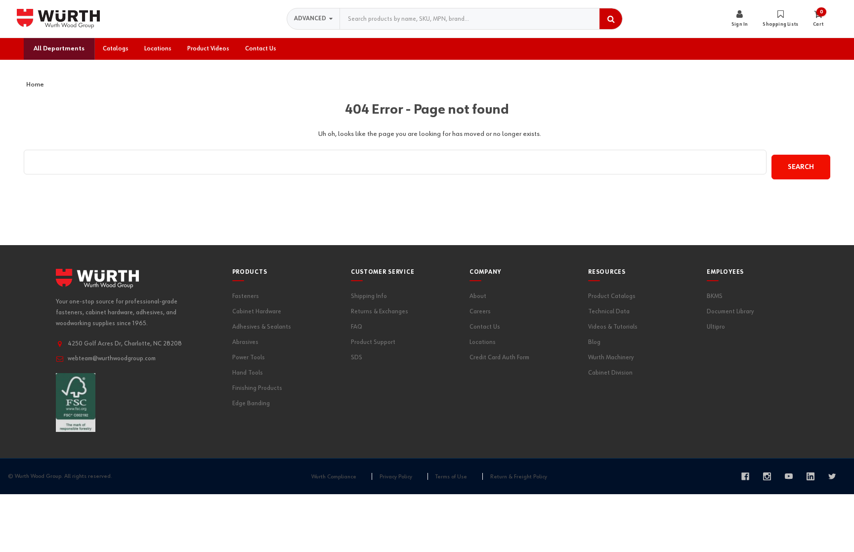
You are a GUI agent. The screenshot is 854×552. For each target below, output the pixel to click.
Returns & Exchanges (379, 311)
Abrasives (245, 342)
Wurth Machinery (611, 357)
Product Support (373, 342)
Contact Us (485, 327)
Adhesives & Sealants (261, 327)
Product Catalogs (612, 296)
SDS (356, 357)
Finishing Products (257, 388)
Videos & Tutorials (613, 327)
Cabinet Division (610, 373)
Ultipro (716, 327)
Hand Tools (247, 373)
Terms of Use (451, 477)
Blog (594, 342)
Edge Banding (251, 403)
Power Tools (248, 357)
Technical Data (609, 311)
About (478, 296)
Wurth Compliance (333, 477)
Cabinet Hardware (256, 311)
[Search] (610, 18)
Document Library (730, 311)
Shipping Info (369, 296)
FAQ (356, 327)
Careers (480, 311)
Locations (483, 342)
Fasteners (245, 296)
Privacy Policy (396, 477)
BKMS (715, 296)
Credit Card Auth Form (499, 357)
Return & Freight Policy (518, 477)
